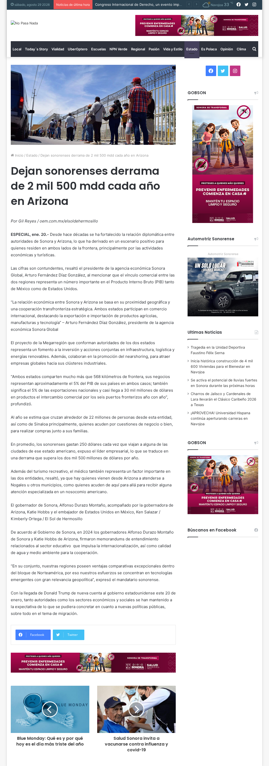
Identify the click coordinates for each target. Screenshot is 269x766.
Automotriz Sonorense (223, 254)
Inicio (18, 155)
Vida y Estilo (173, 49)
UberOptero (77, 49)
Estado (192, 49)
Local (17, 49)
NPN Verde (118, 49)
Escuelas (98, 49)
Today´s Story (36, 49)
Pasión (154, 49)
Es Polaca (209, 49)
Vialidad (57, 49)
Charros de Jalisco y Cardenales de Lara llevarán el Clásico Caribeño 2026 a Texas (223, 399)
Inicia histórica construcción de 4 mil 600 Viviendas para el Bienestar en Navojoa (222, 366)
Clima (241, 49)
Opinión (226, 49)
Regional (138, 49)
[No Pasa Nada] (24, 23)
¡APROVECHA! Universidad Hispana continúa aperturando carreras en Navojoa (220, 418)
